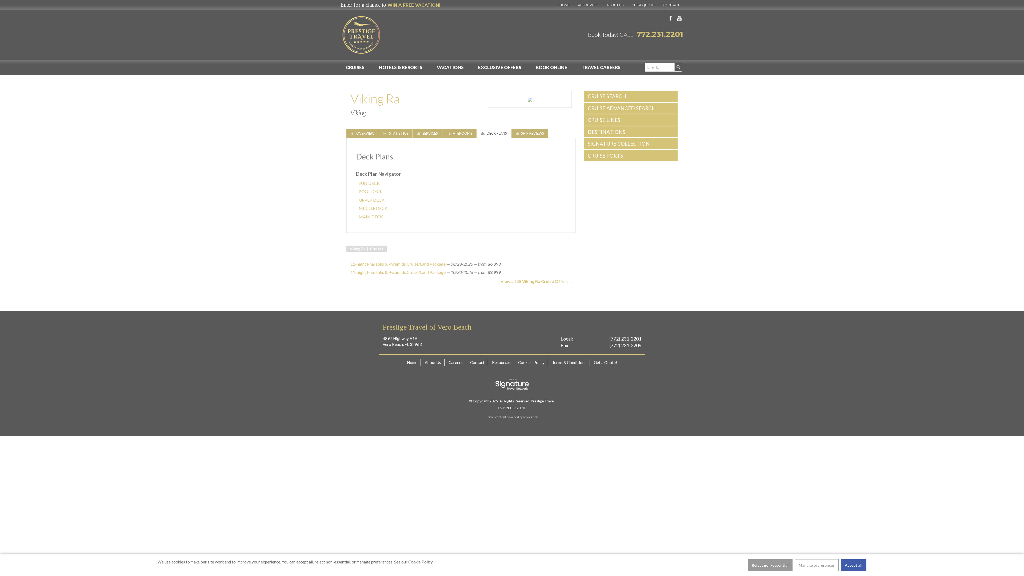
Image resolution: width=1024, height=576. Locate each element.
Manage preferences (817, 565)
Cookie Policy (420, 561)
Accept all (853, 565)
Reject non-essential (770, 565)
